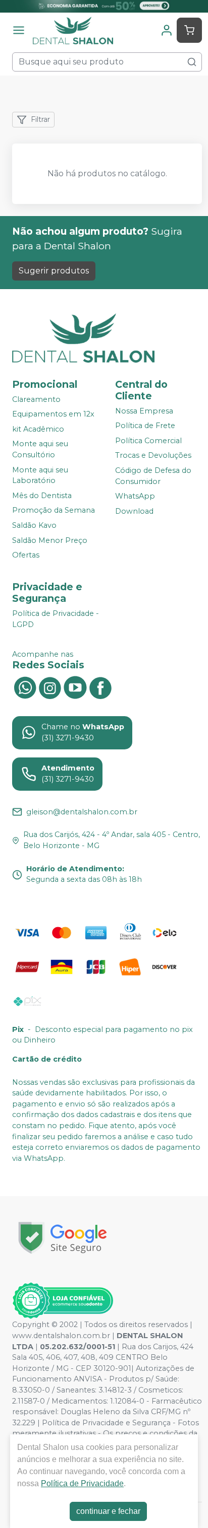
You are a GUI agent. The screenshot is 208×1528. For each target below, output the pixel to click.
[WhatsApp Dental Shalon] (24, 686)
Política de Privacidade (82, 1483)
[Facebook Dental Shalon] (100, 686)
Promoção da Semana (53, 510)
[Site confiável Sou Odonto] (62, 1301)
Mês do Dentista (42, 495)
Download (134, 511)
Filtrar (40, 119)
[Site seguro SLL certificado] (62, 1237)
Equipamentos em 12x (53, 414)
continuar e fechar (108, 1511)
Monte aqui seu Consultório (40, 450)
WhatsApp (135, 496)
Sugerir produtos (54, 270)
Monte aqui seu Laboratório (40, 475)
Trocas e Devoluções (153, 455)
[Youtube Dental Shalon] (75, 686)
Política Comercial (148, 440)
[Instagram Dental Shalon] (50, 686)
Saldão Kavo (34, 525)
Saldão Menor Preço (49, 540)
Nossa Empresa (144, 410)
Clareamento (36, 399)
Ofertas (25, 555)
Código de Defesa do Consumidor (153, 476)
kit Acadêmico (38, 429)
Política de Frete (145, 425)
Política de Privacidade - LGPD (55, 619)
